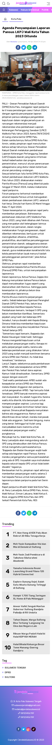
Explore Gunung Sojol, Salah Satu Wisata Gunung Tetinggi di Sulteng (29, 584)
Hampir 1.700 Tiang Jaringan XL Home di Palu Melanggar (29, 597)
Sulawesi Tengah (15, 667)
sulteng (10, 677)
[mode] (8, 3)
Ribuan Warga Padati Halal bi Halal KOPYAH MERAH (29, 635)
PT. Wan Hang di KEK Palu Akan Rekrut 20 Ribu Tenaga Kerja (30, 534)
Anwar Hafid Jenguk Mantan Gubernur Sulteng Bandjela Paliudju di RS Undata (29, 609)
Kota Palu (16, 19)
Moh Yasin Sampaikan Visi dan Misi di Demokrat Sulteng (29, 545)
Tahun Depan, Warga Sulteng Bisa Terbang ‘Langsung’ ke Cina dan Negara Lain (29, 622)
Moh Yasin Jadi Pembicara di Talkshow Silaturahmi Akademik (29, 557)
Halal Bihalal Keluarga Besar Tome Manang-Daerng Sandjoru (29, 647)
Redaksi (13, 42)
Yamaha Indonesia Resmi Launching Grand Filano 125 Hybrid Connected (28, 571)
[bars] (47, 3)
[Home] (4, 10)
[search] (3, 3)
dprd (8, 672)
